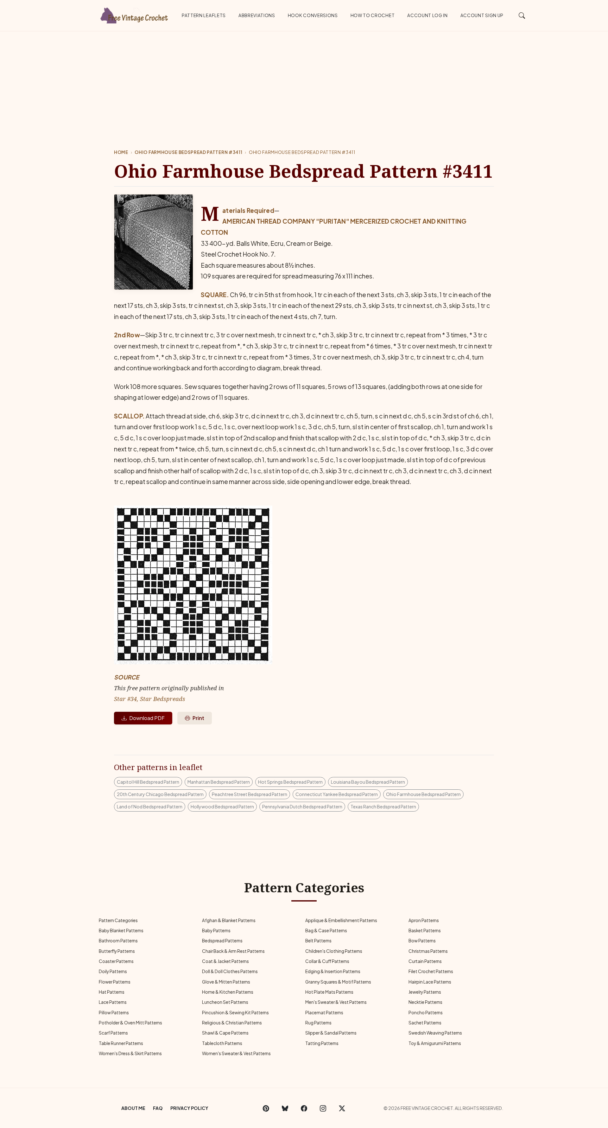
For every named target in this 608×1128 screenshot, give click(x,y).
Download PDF (147, 718)
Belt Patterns (318, 940)
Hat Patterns (111, 992)
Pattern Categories (118, 920)
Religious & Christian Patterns (232, 1022)
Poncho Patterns (425, 1012)
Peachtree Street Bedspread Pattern (249, 794)
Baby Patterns (216, 930)
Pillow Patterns (114, 1012)
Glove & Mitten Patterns (226, 982)
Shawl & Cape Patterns (225, 1033)
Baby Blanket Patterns (121, 930)
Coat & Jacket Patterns (225, 961)
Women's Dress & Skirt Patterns (130, 1053)
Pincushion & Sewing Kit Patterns (235, 1012)
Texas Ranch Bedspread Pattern (383, 806)
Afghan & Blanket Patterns (229, 920)
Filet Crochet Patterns (430, 971)
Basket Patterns (424, 930)
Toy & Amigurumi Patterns (434, 1043)
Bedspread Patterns (222, 940)
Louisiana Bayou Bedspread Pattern (368, 782)
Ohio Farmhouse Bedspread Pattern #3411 (188, 152)
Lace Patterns (113, 1002)
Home (121, 152)
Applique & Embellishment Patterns (341, 920)
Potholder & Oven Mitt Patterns (130, 1022)
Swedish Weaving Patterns (435, 1033)
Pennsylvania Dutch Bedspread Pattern (302, 806)
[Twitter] (342, 1108)
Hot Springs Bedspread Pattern (290, 782)
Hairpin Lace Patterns (429, 982)
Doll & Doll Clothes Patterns (230, 971)
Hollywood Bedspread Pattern (222, 806)
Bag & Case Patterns (326, 930)
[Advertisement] (304, 79)
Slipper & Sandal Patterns (331, 1033)
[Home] (134, 14)
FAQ (158, 1108)
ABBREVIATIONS (256, 15)
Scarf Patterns (113, 1033)
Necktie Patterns (425, 1002)
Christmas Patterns (428, 951)
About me (133, 1108)
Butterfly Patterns (117, 951)
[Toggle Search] (522, 15)
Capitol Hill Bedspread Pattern (148, 782)
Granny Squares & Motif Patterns (338, 982)
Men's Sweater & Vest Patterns (336, 1002)
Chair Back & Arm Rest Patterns (233, 951)
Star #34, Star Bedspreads (149, 699)
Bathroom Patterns (118, 940)
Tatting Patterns (322, 1043)
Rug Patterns (318, 1022)
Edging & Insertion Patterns (332, 971)
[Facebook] (304, 1108)
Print (198, 718)
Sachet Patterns (424, 1022)
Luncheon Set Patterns (225, 1002)
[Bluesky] (285, 1108)
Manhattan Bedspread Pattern (218, 782)
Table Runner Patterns (121, 1043)
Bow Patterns (422, 940)
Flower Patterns (114, 982)
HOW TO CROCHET (373, 15)
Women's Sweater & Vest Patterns (236, 1053)
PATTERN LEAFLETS (204, 15)
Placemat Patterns (324, 1012)
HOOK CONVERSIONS (313, 15)
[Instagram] (323, 1108)
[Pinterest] (266, 1108)
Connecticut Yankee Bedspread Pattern (336, 794)
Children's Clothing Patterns (333, 951)
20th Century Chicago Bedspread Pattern (160, 794)
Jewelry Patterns (424, 992)
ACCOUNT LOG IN (427, 15)
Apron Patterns (423, 920)
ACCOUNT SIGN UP (482, 15)
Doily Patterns (113, 971)
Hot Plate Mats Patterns (329, 992)
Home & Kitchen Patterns (227, 992)
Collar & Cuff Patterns (327, 961)
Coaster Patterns (116, 961)
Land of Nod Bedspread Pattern (149, 806)
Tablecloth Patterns (222, 1043)
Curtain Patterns (425, 961)
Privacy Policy (189, 1108)
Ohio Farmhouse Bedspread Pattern (423, 794)
